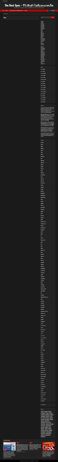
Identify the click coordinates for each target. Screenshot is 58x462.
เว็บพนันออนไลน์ (43, 392)
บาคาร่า (42, 333)
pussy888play (43, 48)
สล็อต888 (42, 360)
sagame (42, 274)
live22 (42, 213)
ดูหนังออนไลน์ (43, 329)
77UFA (42, 152)
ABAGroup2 (42, 160)
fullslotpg (42, 60)
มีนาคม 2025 (43, 95)
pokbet (42, 258)
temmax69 (42, 44)
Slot (41, 292)
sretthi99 (42, 303)
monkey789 (42, 229)
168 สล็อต (42, 142)
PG (41, 235)
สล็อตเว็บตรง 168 (43, 374)
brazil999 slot (43, 174)
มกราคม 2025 (43, 99)
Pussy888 (42, 266)
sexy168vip (42, 53)
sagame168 (42, 276)
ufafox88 (42, 319)
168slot (42, 144)
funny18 (42, 189)
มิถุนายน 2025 (43, 89)
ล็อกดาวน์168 (43, 350)
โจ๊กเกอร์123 (43, 436)
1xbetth (42, 22)
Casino (42, 176)
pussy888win (43, 61)
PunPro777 (42, 260)
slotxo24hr (42, 40)
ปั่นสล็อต (42, 339)
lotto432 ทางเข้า (43, 221)
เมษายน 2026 (43, 69)
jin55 (41, 30)
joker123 (42, 32)
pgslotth (42, 35)
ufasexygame (43, 321)
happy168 (42, 27)
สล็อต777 (42, 358)
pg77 (41, 244)
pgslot (42, 37)
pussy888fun (43, 38)
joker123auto (43, 207)
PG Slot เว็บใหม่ (43, 240)
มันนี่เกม (42, 348)
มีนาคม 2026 (43, 71)
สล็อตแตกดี (42, 378)
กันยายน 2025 (43, 83)
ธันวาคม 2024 (43, 101)
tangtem (42, 43)
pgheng (42, 248)
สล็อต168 (42, 354)
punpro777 (42, 47)
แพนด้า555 (42, 400)
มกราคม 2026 (43, 75)
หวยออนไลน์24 (43, 386)
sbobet (42, 282)
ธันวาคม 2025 (43, 77)
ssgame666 (42, 305)
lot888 (42, 219)
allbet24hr (42, 23)
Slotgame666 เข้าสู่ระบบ (44, 297)
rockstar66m (43, 270)
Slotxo (42, 299)
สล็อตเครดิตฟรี (43, 370)
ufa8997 (42, 317)
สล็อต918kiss (43, 362)
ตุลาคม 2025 (43, 81)
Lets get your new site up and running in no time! (16, 10)
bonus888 (42, 24)
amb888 (42, 166)
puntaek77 (42, 264)
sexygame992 (43, 290)
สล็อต (42, 352)
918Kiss (42, 154)
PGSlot (42, 252)
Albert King (18, 451)
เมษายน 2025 (43, 93)
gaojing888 (42, 25)
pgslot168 (42, 254)
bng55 (42, 170)
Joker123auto (43, 58)
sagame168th (43, 54)
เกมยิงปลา (42, 388)
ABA (41, 158)
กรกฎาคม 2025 (43, 87)
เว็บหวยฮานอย (43, 394)
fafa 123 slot (43, 183)
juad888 (42, 211)
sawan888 (42, 280)
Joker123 (42, 205)
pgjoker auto (43, 250)
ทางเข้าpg (42, 331)
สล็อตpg (42, 366)
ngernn (42, 231)
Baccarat (42, 168)
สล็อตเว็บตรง (43, 372)
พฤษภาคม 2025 (43, 91)
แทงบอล (42, 396)
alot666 (42, 46)
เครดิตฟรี (42, 435)
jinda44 (42, 29)
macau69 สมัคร (43, 227)
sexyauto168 (43, 39)
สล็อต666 (42, 430)
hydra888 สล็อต (43, 197)
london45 (42, 217)
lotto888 (42, 225)
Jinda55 (42, 201)
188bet (42, 146)
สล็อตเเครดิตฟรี (43, 376)
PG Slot (42, 238)
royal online (42, 272)
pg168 (42, 242)
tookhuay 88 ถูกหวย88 (44, 311)
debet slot (42, 178)
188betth (42, 21)
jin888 (42, 31)
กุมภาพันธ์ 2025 (43, 97)
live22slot (42, 57)
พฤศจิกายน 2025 (43, 79)
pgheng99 (42, 56)
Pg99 (41, 246)
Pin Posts (25, 10)
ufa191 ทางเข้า (43, 313)
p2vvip (42, 233)
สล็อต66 (42, 356)
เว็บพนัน (42, 390)
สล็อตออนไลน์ (43, 368)
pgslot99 (42, 36)
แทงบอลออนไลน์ (43, 398)
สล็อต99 (42, 364)
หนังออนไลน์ (43, 384)
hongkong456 (43, 195)
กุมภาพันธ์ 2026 (43, 73)
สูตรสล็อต (42, 382)
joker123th (42, 209)
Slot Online (42, 295)
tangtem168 (42, 307)
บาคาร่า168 (42, 335)
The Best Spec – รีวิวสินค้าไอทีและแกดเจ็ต (29, 5)
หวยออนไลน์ (43, 63)
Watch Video (53, 10)
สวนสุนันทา (42, 380)
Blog (3, 10)
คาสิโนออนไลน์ (43, 325)
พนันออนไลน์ (43, 343)
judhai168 (42, 33)
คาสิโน (42, 323)
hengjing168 (43, 28)
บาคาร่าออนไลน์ (43, 337)
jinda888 (42, 203)
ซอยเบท (42, 327)
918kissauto (43, 55)
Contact (6, 10)
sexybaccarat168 (43, 288)
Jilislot (42, 199)
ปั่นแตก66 (42, 341)
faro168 (42, 185)
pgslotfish (42, 256)
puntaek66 (42, 49)
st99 (41, 41)
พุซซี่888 (42, 345)
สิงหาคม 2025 (43, 85)
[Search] (47, 10)
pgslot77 (42, 50)
